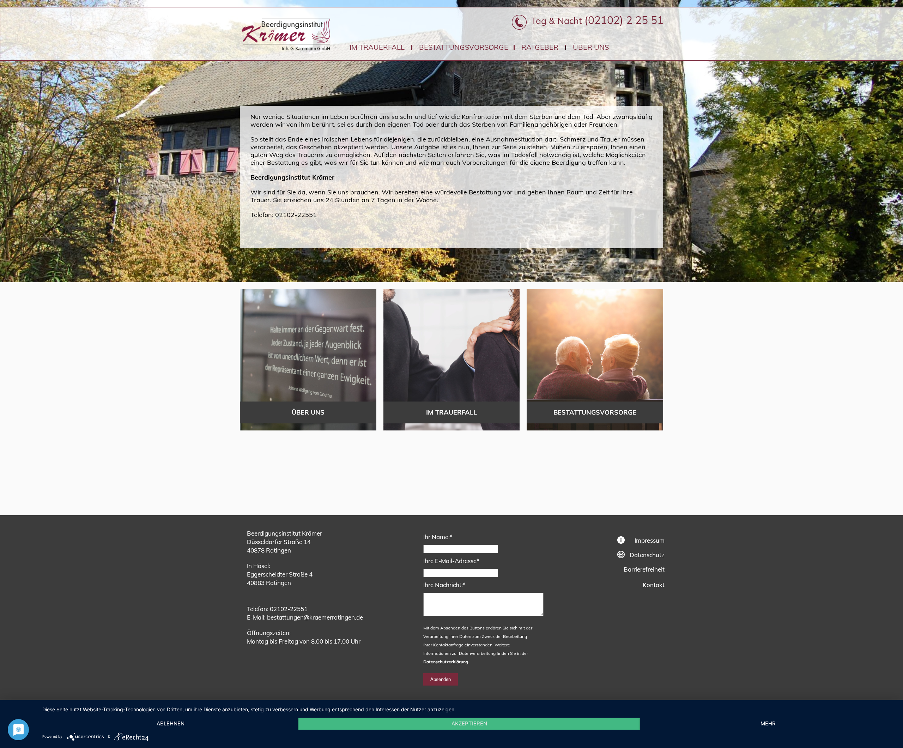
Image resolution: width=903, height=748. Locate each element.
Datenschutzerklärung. (446, 661)
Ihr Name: (438, 537)
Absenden (440, 679)
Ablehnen (170, 723)
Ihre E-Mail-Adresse (451, 561)
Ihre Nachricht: (444, 585)
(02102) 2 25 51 (623, 20)
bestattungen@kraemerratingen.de (315, 617)
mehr (768, 723)
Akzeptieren (469, 723)
